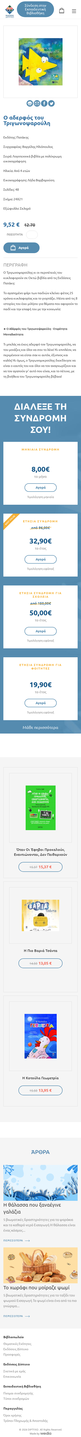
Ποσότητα (15, 234)
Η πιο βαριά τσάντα (40, 951)
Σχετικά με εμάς (14, 1371)
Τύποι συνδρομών (16, 1398)
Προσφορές (11, 1354)
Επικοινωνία (12, 1376)
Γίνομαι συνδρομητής (18, 1393)
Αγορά (23, 248)
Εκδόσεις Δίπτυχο (15, 1349)
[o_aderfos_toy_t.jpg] (41, 61)
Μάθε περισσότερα (40, 727)
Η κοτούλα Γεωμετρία (40, 1078)
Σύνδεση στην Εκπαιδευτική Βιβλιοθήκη (35, 9)
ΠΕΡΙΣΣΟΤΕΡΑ (13, 1240)
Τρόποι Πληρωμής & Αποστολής (25, 1421)
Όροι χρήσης (12, 1415)
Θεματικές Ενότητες (17, 1344)
